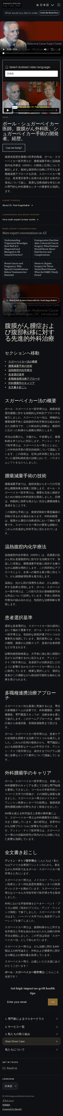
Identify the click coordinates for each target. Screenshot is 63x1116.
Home (5, 117)
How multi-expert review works (20, 219)
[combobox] (31, 13)
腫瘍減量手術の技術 (20, 366)
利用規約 (6, 1105)
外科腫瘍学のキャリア (21, 383)
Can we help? (14, 148)
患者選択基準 (16, 374)
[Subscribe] (53, 1002)
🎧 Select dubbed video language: (28, 67)
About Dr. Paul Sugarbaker (17, 205)
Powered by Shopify (12, 1109)
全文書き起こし (17, 387)
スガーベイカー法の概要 (22, 361)
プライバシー (8, 1100)
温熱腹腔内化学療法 (20, 370)
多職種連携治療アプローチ (24, 378)
